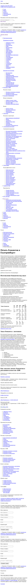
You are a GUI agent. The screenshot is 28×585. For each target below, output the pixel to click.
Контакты (5, 15)
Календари (8, 139)
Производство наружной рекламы (14, 201)
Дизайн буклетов (10, 190)
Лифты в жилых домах (11, 100)
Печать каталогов (10, 178)
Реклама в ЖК (9, 102)
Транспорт (5, 113)
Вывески (8, 74)
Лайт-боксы (8, 50)
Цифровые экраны (10, 67)
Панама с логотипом (11, 145)
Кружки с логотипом (11, 141)
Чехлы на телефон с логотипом (13, 164)
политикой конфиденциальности (8, 32)
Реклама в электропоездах (12, 125)
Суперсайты (9, 63)
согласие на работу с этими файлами (9, 580)
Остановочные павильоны (12, 54)
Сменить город (4, 5)
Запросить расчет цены (6, 328)
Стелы (7, 61)
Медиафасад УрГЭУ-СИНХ (12, 211)
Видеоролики (9, 72)
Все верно (10, 5)
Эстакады (8, 68)
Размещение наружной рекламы (13, 200)
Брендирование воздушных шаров (14, 133)
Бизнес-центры (9, 108)
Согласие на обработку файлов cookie (9, 498)
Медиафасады (9, 52)
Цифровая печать (10, 184)
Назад (4, 243)
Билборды (8, 43)
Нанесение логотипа (11, 142)
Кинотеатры (9, 111)
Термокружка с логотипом (12, 159)
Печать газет (9, 176)
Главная (5, 244)
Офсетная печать (10, 169)
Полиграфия (9, 147)
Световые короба (10, 83)
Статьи (5, 11)
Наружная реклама (7, 38)
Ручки (7, 154)
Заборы (7, 48)
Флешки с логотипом (11, 161)
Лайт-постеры (9, 51)
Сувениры (5, 240)
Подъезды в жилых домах (12, 101)
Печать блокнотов (10, 172)
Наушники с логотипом (11, 143)
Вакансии (5, 12)
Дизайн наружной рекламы (12, 192)
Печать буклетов (10, 174)
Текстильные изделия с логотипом (14, 158)
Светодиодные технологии (12, 85)
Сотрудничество (7, 14)
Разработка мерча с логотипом (13, 153)
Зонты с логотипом (10, 138)
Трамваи (8, 123)
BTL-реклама (6, 196)
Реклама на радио (10, 93)
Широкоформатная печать (12, 86)
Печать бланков (9, 171)
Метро (7, 119)
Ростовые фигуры (10, 82)
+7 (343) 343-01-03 (13, 399)
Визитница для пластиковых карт (14, 136)
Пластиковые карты (10, 183)
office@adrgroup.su (5, 390)
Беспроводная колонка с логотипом (14, 131)
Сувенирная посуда (10, 155)
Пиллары (8, 56)
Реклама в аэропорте (11, 109)
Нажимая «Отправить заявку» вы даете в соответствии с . (13, 31)
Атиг (2, 1)
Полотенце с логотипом (11, 149)
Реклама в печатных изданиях (13, 92)
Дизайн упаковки (10, 194)
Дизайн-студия (6, 185)
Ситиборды (8, 58)
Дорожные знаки (10, 75)
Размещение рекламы (8, 40)
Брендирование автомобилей (13, 118)
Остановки (8, 53)
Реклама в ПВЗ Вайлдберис (12, 104)
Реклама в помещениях (8, 95)
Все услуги (3, 21)
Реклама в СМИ (7, 87)
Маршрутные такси (10, 121)
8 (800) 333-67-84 (4, 395)
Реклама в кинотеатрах (8, 460)
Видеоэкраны (9, 47)
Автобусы (8, 120)
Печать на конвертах (11, 179)
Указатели (8, 64)
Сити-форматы (9, 57)
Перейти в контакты (5, 376)
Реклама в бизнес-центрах (9, 459)
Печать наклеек (9, 182)
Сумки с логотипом (10, 156)
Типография (6, 165)
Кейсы (4, 10)
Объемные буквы (10, 77)
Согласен (3, 583)
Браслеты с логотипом (11, 132)
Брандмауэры (9, 45)
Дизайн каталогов (10, 191)
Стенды (8, 62)
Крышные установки (11, 80)
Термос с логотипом (10, 160)
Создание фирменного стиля (12, 195)
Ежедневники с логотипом (12, 137)
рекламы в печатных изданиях (8, 339)
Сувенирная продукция (8, 126)
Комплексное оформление (12, 76)
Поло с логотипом (10, 148)
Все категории (6, 420)
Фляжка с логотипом (11, 162)
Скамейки (8, 59)
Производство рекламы (8, 70)
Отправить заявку (17, 27)
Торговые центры (10, 112)
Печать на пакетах (10, 180)
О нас (4, 9)
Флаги (7, 65)
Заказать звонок (4, 34)
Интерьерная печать (10, 79)
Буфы (7, 46)
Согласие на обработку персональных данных (12, 499)
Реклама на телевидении (11, 94)
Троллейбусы (9, 124)
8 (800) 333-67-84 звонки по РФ (8, 7)
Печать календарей (10, 177)
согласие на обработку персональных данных (13, 30)
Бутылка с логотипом (11, 134)
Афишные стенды (10, 42)
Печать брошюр (9, 173)
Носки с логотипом (10, 144)
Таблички (8, 81)
